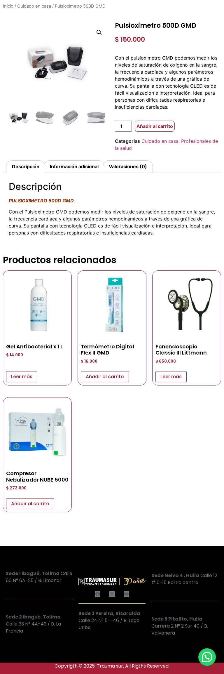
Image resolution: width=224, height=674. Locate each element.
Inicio (8, 6)
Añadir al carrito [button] (105, 376)
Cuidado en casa (34, 6)
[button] (99, 32)
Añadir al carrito (154, 126)
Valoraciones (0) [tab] (128, 166)
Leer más (21, 376)
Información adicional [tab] (74, 166)
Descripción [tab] (25, 166)
